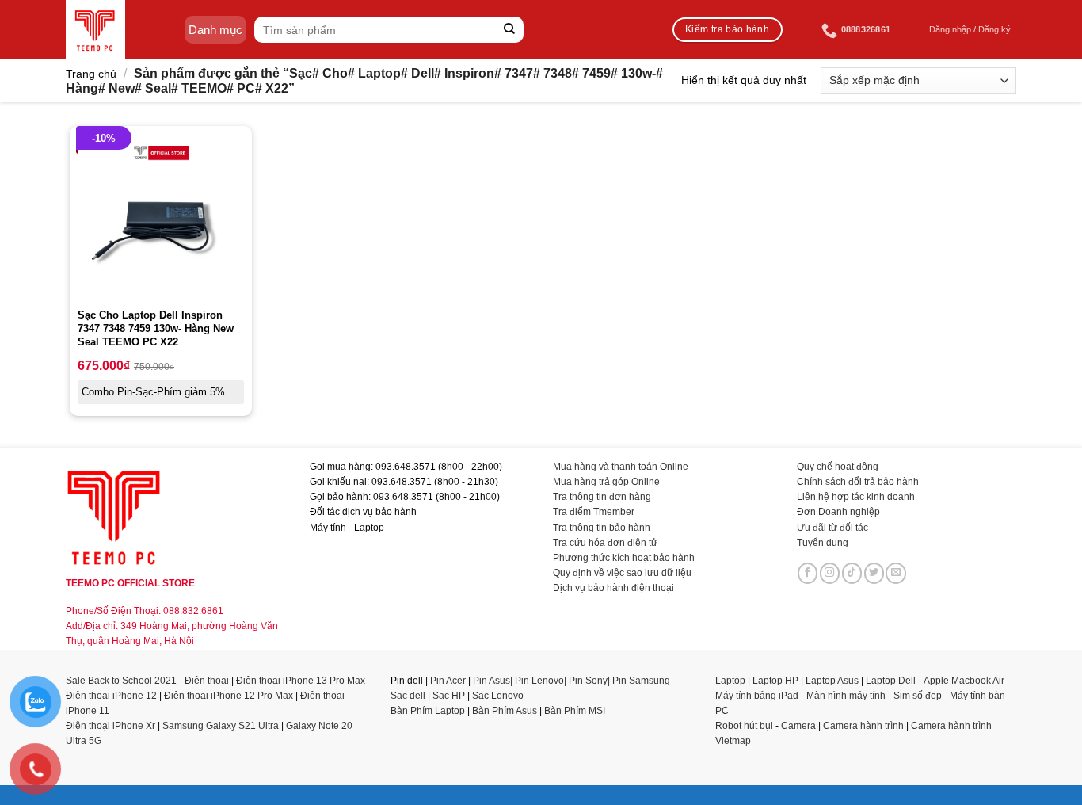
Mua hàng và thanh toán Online (620, 466)
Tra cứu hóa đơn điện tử (605, 542)
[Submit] (510, 30)
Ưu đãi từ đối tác (832, 527)
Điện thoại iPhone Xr (110, 725)
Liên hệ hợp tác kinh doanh (856, 496)
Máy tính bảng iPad (756, 695)
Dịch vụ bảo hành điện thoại (613, 587)
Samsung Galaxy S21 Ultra (220, 725)
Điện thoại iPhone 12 (111, 695)
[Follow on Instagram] (830, 573)
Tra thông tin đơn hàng (602, 496)
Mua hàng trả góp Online (606, 481)
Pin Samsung (641, 680)
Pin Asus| (494, 680)
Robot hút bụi (744, 725)
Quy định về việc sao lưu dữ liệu (622, 572)
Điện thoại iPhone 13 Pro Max (300, 680)
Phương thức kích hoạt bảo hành (624, 557)
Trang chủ (91, 73)
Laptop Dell (891, 680)
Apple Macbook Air (964, 680)
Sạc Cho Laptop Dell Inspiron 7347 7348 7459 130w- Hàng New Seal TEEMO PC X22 (156, 328)
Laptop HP (775, 680)
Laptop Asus (832, 680)
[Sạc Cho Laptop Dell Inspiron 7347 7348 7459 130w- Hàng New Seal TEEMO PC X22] (161, 217)
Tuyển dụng (822, 542)
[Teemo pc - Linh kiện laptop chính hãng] (95, 29)
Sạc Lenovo (498, 695)
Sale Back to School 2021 (121, 680)
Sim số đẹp (917, 695)
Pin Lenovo (539, 680)
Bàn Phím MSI (574, 710)
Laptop (730, 680)
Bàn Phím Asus (505, 710)
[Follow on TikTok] (852, 573)
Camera (798, 725)
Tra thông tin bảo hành (601, 527)
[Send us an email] (896, 573)
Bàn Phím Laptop (428, 710)
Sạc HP (448, 695)
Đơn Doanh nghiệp (838, 511)
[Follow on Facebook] (808, 573)
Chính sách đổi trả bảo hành (858, 481)
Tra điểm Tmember (593, 511)
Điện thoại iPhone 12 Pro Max (228, 695)
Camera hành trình (863, 725)
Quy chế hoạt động (837, 466)
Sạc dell (408, 695)
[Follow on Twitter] (874, 573)
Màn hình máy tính (846, 695)
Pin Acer (448, 680)
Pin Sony (588, 680)
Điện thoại (207, 680)
